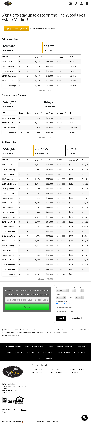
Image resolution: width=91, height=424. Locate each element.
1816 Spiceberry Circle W (12, 188)
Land (71, 311)
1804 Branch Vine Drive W (12, 250)
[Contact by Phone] (76, 3)
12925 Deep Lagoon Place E (13, 169)
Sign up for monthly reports (16, 28)
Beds (74, 288)
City (57, 288)
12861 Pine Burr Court (10, 174)
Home (60, 304)
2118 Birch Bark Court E (11, 71)
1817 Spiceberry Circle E (11, 212)
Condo (67, 304)
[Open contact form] (70, 3)
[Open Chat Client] (84, 418)
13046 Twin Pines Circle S (12, 255)
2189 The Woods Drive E (11, 127)
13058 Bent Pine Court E (11, 123)
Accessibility (40, 422)
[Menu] (87, 3)
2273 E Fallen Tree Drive (11, 260)
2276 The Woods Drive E (11, 269)
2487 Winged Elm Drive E (12, 207)
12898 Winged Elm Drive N (12, 226)
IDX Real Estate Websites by (11, 422)
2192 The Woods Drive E (11, 222)
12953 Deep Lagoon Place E (13, 76)
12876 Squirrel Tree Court (12, 241)
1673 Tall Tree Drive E (10, 81)
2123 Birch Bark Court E (11, 236)
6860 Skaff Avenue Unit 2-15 (13, 62)
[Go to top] (85, 410)
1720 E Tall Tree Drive (10, 184)
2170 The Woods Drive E (11, 231)
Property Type (61, 301)
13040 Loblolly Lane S (10, 217)
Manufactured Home (65, 308)
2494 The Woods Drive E (11, 118)
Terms (48, 422)
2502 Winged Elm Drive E (12, 66)
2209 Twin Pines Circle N (11, 203)
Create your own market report (43, 28)
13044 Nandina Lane (10, 198)
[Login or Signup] (81, 3)
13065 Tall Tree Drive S (11, 193)
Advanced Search (75, 318)
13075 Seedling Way (10, 245)
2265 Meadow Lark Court (12, 179)
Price (58, 294)
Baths (82, 288)
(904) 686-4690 (7, 393)
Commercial (62, 311)
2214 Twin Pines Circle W (12, 165)
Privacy (55, 422)
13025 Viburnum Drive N (11, 264)
